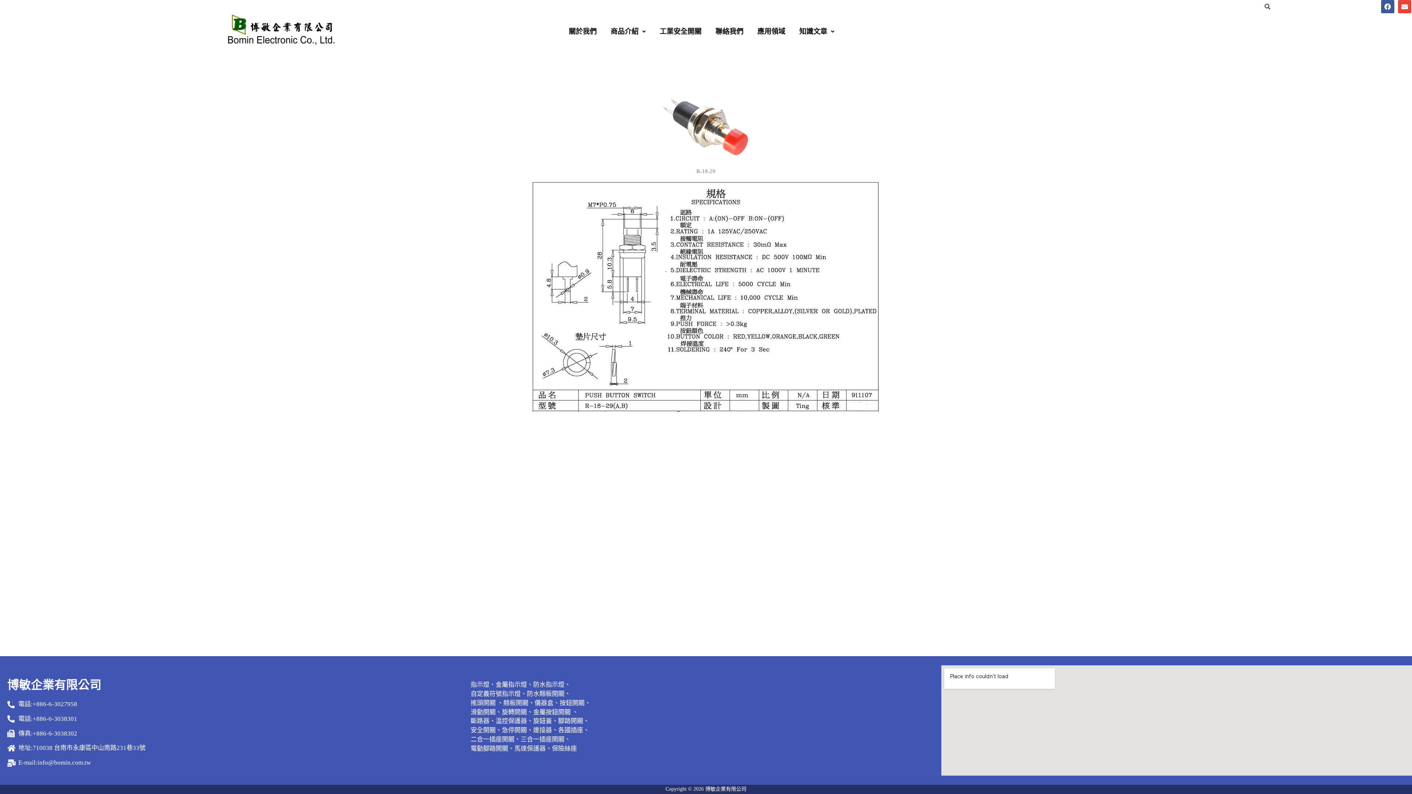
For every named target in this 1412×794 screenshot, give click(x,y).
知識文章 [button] (813, 31)
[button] (628, 31)
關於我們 (583, 31)
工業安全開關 (681, 31)
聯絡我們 (730, 31)
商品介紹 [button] (625, 31)
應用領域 (771, 31)
